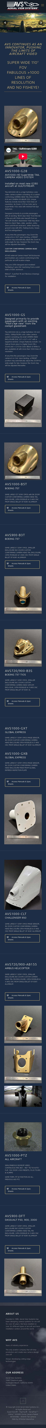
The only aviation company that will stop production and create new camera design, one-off (22, 1352)
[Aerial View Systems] (23, 6)
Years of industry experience (17, 1345)
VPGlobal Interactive (26, 1419)
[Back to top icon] (23, 1401)
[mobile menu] (42, 5)
